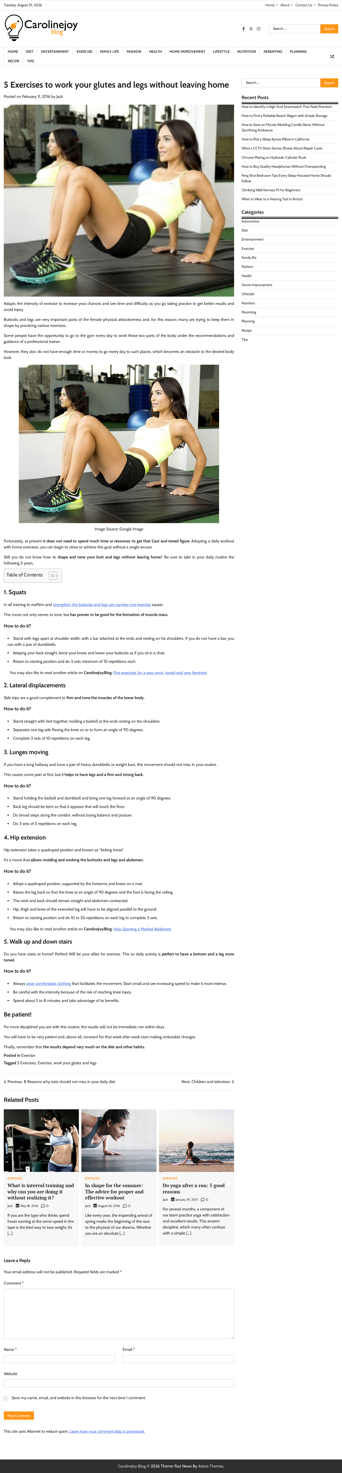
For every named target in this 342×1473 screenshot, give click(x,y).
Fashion (134, 51)
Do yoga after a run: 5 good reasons (194, 1188)
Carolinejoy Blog (132, 1466)
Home (270, 5)
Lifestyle (221, 51)
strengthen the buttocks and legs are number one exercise (102, 604)
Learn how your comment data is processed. (107, 1431)
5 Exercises (26, 1063)
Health (155, 51)
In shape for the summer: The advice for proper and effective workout (114, 1191)
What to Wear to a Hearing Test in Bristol (272, 199)
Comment (14, 1283)
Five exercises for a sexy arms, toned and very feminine (160, 672)
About (285, 5)
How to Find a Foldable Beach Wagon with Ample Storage (284, 115)
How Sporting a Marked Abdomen (142, 929)
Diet (29, 51)
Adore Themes (210, 1466)
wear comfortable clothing (48, 983)
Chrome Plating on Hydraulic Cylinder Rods (274, 157)
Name (10, 1349)
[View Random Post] (332, 56)
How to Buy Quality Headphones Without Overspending (284, 166)
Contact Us (303, 5)
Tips (30, 61)
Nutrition (246, 51)
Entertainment (55, 51)
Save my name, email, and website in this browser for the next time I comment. (79, 1397)
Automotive (250, 221)
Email (129, 1349)
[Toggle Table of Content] (50, 575)
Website (10, 1373)
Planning (298, 51)
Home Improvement (187, 51)
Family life (109, 51)
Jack (59, 96)
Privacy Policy (328, 5)
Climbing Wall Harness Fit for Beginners (271, 190)
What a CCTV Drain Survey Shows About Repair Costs (282, 148)
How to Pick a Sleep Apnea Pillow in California (275, 139)
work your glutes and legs (75, 1063)
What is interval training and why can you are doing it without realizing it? (41, 1191)
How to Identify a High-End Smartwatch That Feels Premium (287, 106)
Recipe (13, 61)
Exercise (84, 51)
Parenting (273, 51)
